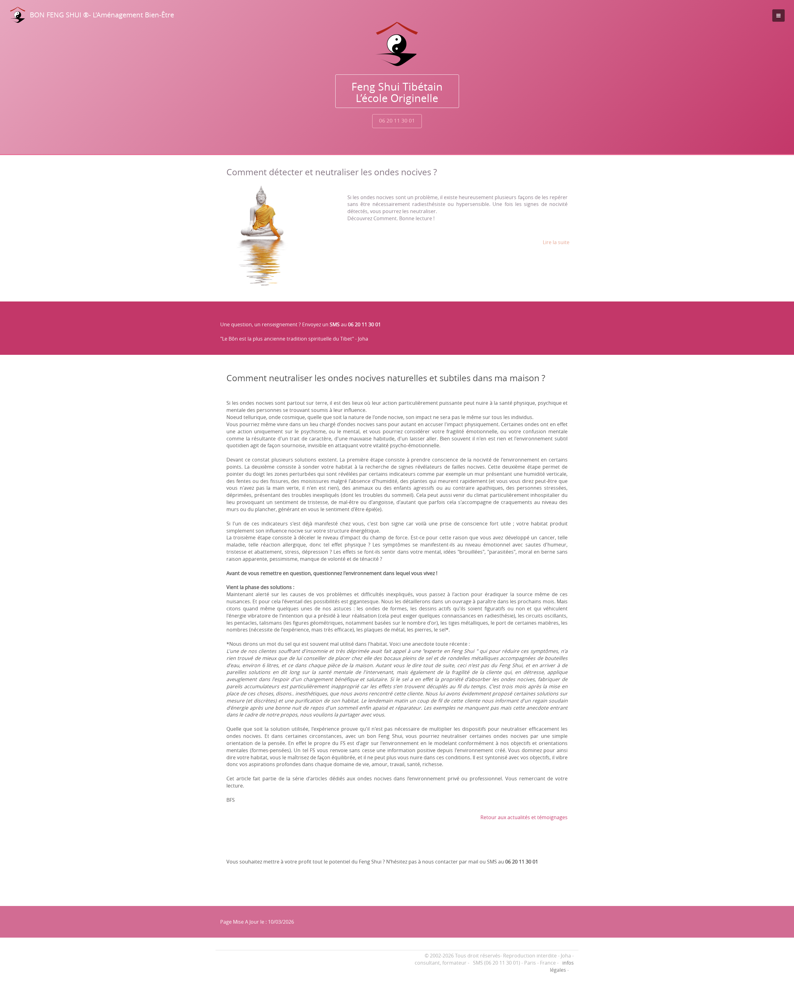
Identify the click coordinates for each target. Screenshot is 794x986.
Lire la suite (556, 242)
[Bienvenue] (397, 44)
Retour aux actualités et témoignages (524, 817)
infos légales (562, 966)
